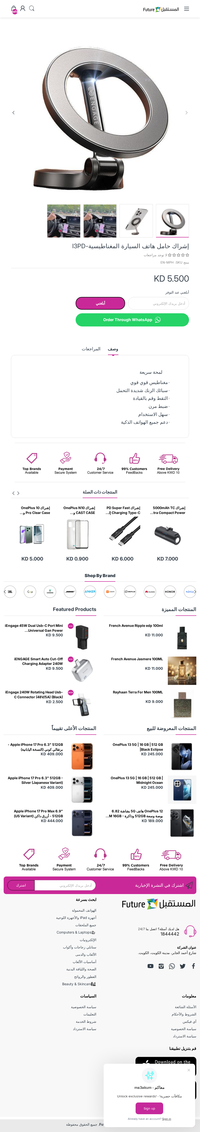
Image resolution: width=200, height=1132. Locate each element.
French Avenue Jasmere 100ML (137, 659)
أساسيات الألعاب (84, 962)
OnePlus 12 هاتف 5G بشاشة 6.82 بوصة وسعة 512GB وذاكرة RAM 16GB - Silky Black (133, 813)
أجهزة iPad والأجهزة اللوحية (76, 917)
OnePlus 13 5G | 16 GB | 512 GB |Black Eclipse (138, 746)
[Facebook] (193, 966)
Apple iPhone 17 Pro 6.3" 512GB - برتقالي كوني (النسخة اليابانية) (35, 746)
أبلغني (100, 303)
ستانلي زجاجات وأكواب (79, 947)
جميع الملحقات (85, 925)
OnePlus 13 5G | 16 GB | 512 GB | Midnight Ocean (137, 780)
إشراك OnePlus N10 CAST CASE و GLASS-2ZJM (105, 510)
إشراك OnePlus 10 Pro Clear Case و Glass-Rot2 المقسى (60, 510)
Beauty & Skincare (76, 984)
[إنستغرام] (161, 966)
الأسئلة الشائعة (185, 1007)
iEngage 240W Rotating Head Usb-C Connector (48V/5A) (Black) (34, 694)
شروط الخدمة (86, 1021)
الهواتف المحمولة (84, 910)
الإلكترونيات (88, 940)
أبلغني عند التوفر (177, 292)
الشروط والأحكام (184, 1014)
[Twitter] (183, 966)
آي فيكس (189, 1021)
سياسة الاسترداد (184, 1036)
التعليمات (89, 1014)
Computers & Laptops (74, 932)
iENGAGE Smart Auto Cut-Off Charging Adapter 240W (38, 661)
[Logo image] (190, 591)
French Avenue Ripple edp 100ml (136, 625)
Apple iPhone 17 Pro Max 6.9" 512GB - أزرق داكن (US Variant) (38, 813)
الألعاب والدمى (85, 954)
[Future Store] (161, 13)
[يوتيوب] (150, 966)
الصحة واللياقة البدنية (81, 969)
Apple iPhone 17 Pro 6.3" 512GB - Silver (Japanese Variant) (35, 780)
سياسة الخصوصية (183, 1029)
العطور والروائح (85, 977)
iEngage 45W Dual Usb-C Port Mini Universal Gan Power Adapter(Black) (34, 628)
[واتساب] (172, 966)
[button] (178, 255)
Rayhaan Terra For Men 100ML (138, 692)
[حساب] (22, 9)
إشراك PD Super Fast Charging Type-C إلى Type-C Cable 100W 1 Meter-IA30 (148, 510)
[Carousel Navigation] (16, 493)
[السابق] (13, 112)
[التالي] (186, 112)
